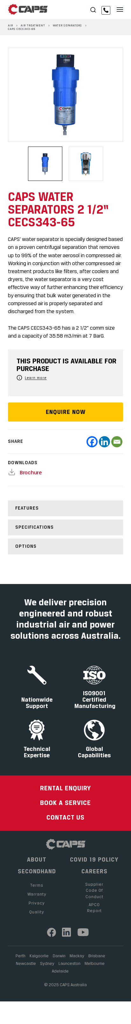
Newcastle (26, 963)
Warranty (36, 894)
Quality (36, 911)
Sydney (47, 963)
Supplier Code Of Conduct (94, 890)
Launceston (69, 963)
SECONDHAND (37, 871)
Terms (36, 885)
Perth (20, 955)
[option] (65, 94)
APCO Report (94, 907)
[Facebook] (92, 441)
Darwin (59, 955)
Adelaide (60, 970)
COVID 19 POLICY (94, 859)
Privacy (37, 902)
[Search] (93, 10)
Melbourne (95, 963)
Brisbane (96, 955)
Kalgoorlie (39, 955)
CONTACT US (65, 817)
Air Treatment (33, 25)
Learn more (36, 377)
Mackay (77, 955)
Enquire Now (66, 412)
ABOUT (36, 859)
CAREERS (94, 871)
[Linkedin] (104, 441)
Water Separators (67, 25)
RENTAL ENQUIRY (65, 788)
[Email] (116, 441)
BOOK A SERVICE (65, 803)
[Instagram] (66, 932)
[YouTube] (83, 932)
